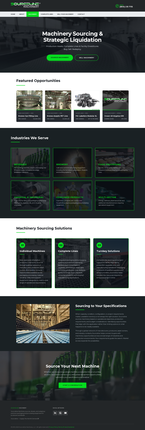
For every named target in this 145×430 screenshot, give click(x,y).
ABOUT (21, 14)
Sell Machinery (86, 58)
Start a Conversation (72, 385)
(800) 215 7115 (126, 7)
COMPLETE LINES (47, 14)
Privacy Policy (53, 427)
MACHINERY (33, 14)
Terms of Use (62, 427)
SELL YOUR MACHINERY (65, 14)
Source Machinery (60, 57)
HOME (13, 14)
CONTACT (81, 14)
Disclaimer (71, 427)
